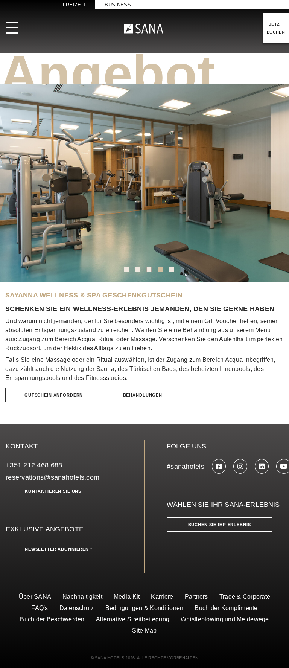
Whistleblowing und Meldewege (225, 619)
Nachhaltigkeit (82, 596)
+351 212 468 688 (34, 465)
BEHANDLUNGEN (142, 395)
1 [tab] (126, 269)
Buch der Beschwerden (52, 619)
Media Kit (127, 596)
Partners (196, 596)
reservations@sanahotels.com (52, 477)
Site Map (144, 630)
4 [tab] (160, 269)
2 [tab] (137, 269)
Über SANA (35, 596)
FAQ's (39, 608)
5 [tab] (171, 269)
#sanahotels (185, 466)
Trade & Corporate (245, 596)
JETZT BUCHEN (276, 28)
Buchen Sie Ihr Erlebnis (219, 524)
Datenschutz (76, 608)
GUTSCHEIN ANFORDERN (53, 395)
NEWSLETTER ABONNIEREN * (58, 549)
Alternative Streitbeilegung (132, 619)
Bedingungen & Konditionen (144, 608)
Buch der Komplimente (226, 608)
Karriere (162, 596)
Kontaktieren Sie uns (53, 491)
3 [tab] (149, 269)
